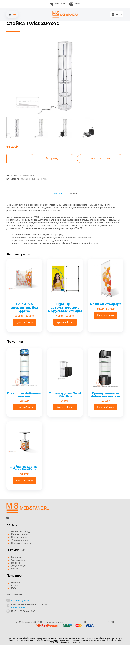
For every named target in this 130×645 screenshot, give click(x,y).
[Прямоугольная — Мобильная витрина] (105, 368)
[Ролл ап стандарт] (105, 278)
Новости (15, 582)
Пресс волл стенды (21, 543)
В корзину (52, 158)
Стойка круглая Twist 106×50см (65, 395)
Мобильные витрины (34, 179)
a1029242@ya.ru (20, 600)
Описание (58, 193)
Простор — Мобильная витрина (24, 395)
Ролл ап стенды (19, 534)
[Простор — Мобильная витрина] (24, 368)
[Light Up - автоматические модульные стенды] (65, 278)
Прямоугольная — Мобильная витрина (106, 395)
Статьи (14, 585)
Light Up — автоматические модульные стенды (65, 307)
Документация (18, 565)
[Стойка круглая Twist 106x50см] (65, 368)
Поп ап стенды (19, 537)
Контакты (16, 557)
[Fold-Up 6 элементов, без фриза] (24, 278)
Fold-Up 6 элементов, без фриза (24, 307)
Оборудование (19, 560)
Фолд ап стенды (19, 540)
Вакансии (16, 562)
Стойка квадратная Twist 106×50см (24, 468)
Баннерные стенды (21, 531)
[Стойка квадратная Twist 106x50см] (24, 441)
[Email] (7, 517)
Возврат (15, 568)
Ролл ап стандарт (105, 304)
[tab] (58, 193)
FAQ (13, 588)
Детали (73, 193)
